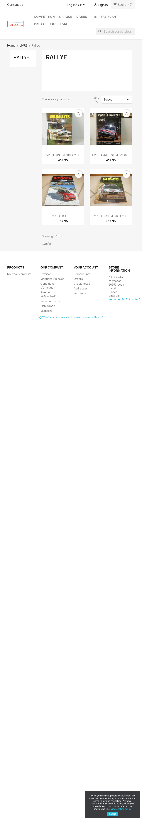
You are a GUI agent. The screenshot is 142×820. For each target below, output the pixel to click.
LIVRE (64, 24)
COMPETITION (44, 17)
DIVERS (81, 17)
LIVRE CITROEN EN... (63, 216)
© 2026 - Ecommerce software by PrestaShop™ (71, 317)
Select (117, 99)
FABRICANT (109, 17)
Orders (78, 279)
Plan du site (47, 306)
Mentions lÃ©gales (52, 279)
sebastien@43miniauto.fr (125, 299)
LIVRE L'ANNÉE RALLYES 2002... (111, 155)
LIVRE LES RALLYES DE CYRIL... (63, 155)
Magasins (46, 310)
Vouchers (80, 293)
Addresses (81, 288)
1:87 (53, 24)
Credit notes (82, 283)
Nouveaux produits (19, 274)
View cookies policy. (121, 809)
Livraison (46, 274)
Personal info (82, 274)
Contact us (15, 5)
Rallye (21, 57)
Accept (112, 814)
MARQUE (65, 17)
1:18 (94, 17)
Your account (86, 267)
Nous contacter (50, 301)
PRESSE (40, 24)
